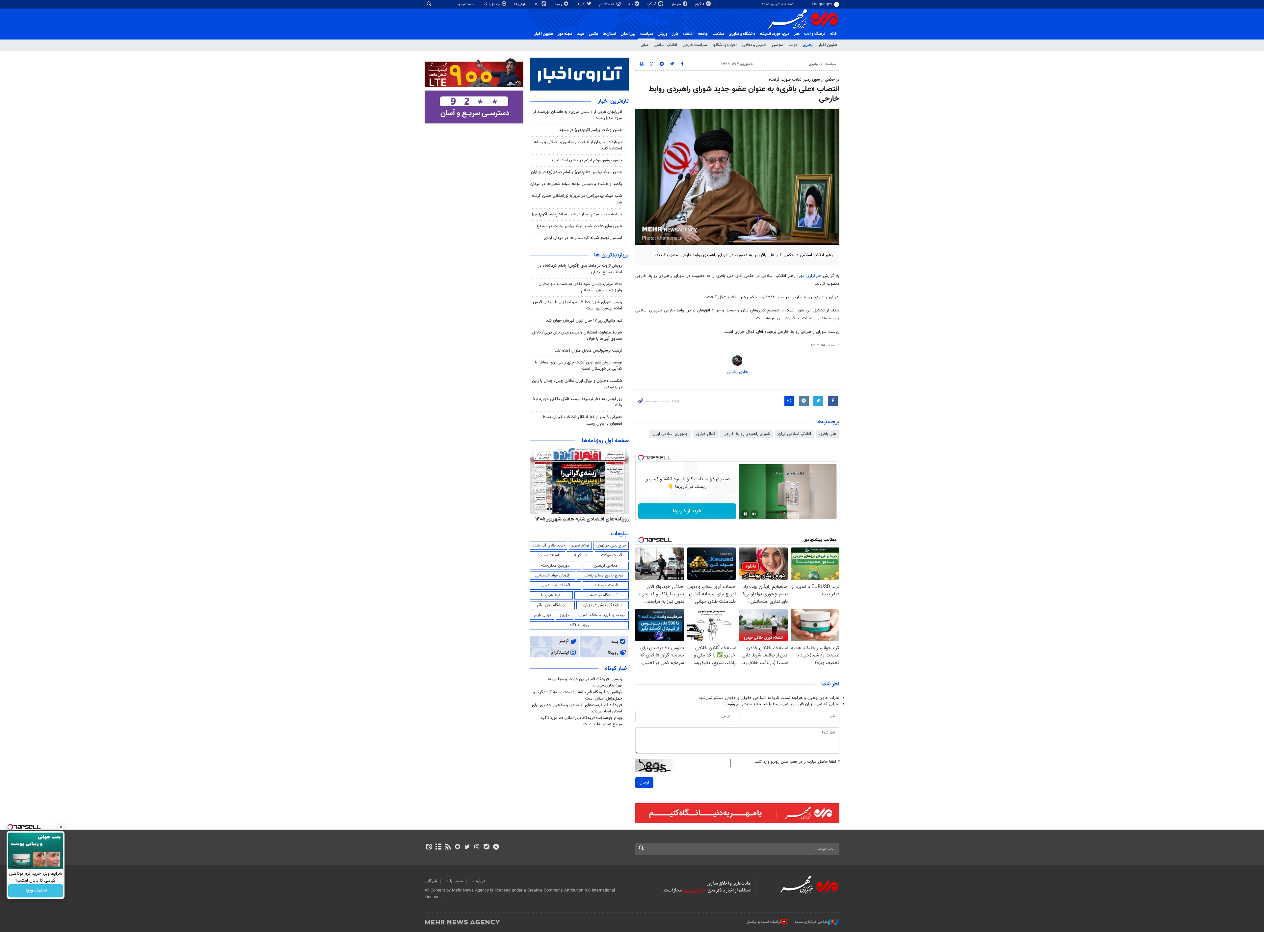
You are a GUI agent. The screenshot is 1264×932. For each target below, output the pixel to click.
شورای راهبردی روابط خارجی (747, 434)
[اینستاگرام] (477, 847)
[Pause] (745, 514)
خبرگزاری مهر (811, 276)
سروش (676, 4)
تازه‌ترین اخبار (613, 101)
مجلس (777, 45)
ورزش (662, 34)
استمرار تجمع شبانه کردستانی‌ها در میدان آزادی (583, 238)
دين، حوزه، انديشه (774, 34)
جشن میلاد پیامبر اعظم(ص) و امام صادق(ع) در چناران (576, 172)
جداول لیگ (492, 4)
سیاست (646, 34)
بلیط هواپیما (551, 595)
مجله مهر (565, 34)
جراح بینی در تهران (611, 545)
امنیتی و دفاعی (754, 45)
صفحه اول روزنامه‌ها (605, 441)
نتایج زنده (521, 4)
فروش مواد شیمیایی (552, 575)
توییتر (581, 4)
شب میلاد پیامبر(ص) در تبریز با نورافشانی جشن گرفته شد (577, 199)
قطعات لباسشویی (555, 585)
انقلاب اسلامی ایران (794, 434)
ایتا (537, 4)
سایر (644, 45)
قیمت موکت (611, 555)
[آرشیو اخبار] (438, 847)
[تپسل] (641, 457)
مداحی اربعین (606, 565)
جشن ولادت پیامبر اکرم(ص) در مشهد (590, 130)
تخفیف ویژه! (35, 890)
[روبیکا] (458, 847)
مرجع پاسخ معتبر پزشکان (602, 575)
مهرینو (565, 615)
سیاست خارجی (695, 45)
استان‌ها (609, 34)
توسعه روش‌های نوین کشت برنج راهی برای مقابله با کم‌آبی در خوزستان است (578, 365)
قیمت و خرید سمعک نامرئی (601, 615)
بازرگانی (431, 881)
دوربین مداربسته (555, 565)
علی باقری (827, 434)
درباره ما (478, 881)
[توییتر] (467, 847)
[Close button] (61, 827)
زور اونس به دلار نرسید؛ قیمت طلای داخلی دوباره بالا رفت (577, 402)
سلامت (718, 34)
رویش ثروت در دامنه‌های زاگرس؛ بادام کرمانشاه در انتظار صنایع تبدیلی (580, 268)
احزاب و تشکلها (725, 45)
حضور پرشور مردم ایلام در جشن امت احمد (586, 160)
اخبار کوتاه (617, 668)
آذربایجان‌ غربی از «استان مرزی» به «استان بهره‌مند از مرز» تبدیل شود (577, 115)
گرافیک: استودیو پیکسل (764, 922)
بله (631, 4)
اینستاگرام (607, 4)
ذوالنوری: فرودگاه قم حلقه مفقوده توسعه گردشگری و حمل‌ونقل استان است (577, 695)
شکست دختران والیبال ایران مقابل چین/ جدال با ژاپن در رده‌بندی (577, 384)
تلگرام (700, 4)
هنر (797, 34)
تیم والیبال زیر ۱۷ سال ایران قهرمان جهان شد (584, 320)
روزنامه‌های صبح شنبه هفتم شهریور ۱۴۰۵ (586, 519)
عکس (593, 34)
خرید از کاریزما (687, 511)
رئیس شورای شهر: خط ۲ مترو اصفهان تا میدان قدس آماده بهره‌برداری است (577, 305)
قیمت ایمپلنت (606, 585)
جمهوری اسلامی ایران (670, 434)
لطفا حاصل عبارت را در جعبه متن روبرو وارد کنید (797, 762)
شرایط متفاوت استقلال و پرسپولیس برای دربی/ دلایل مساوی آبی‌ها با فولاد (577, 335)
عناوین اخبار (827, 45)
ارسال (644, 782)
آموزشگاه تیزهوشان (602, 595)
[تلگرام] (496, 847)
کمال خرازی (705, 434)
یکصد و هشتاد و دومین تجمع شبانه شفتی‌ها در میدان (576, 184)
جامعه (703, 34)
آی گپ (652, 4)
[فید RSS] (448, 847)
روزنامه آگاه (579, 625)
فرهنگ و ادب (815, 34)
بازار (675, 34)
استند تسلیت (548, 555)
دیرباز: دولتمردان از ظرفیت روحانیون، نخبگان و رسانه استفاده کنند (578, 145)
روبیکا (558, 4)
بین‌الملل (628, 34)
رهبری (808, 45)
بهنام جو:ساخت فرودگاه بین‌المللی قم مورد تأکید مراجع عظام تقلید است (581, 721)
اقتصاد (688, 34)
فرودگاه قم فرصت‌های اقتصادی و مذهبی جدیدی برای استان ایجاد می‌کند (577, 708)
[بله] (486, 847)
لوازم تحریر (580, 545)
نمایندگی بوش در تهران (602, 605)
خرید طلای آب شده (549, 545)
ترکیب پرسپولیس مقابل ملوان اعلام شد (588, 350)
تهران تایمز (542, 615)
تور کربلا (580, 555)
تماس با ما (454, 881)
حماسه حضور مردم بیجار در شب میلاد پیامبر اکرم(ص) (577, 214)
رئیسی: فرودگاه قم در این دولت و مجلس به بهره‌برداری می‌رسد (585, 682)
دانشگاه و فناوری (742, 34)
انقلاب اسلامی (665, 45)
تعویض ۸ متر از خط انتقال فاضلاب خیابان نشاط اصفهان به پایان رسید (582, 420)
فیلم (580, 34)
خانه (833, 34)
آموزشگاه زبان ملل (552, 605)
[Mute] (754, 514)
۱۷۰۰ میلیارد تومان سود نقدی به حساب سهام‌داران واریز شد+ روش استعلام (580, 287)
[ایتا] (429, 847)
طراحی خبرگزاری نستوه (811, 922)
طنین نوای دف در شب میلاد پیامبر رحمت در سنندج (579, 226)
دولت (793, 45)
